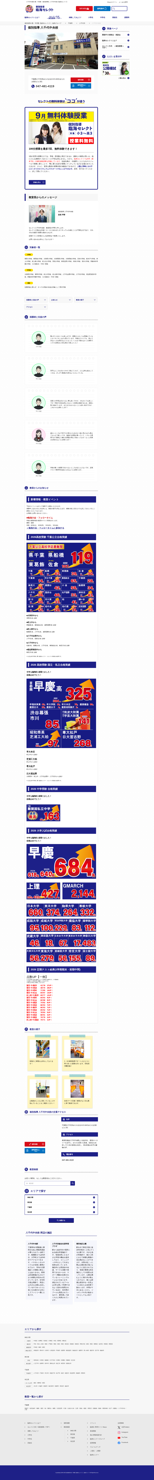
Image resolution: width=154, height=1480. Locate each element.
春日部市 (51, 1386)
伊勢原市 (36, 1350)
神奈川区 (82, 1344)
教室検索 (67, 1427)
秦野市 (81, 1350)
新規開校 (93, 1431)
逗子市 (97, 1350)
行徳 (65, 1408)
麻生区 (64, 1340)
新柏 (81, 1408)
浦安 (42, 1408)
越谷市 (67, 1386)
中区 (35, 1344)
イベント (93, 1423)
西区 (91, 1344)
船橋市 (78, 1373)
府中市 (47, 1363)
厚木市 (42, 1350)
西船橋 (95, 1408)
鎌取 (54, 1408)
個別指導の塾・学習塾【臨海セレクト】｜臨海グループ (78, 1472)
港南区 (72, 1344)
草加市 (62, 1386)
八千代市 (36, 1373)
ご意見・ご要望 (95, 1451)
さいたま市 (29, 1383)
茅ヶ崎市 (86, 1350)
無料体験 (81, 80)
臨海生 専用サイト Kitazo (98, 1427)
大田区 (42, 1360)
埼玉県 (27, 1379)
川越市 (40, 1386)
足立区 (73, 1360)
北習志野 (59, 1408)
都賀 (85, 1408)
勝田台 (49, 1408)
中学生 (102, 17)
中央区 (35, 1347)
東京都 (27, 1357)
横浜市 (29, 1344)
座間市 (63, 1350)
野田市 (83, 1373)
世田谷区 (36, 1360)
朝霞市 (57, 1386)
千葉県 (27, 1370)
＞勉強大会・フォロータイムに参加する (45, 528)
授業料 (126, 17)
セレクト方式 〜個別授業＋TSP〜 (39, 1427)
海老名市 (75, 1350)
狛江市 (58, 1363)
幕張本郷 (105, 1408)
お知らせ (54, 300)
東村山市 (52, 1363)
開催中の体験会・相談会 (111, 35)
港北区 (67, 1344)
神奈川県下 (29, 1350)
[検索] (73, 1183)
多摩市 (42, 1363)
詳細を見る (37, 182)
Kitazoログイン (112, 2)
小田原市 (52, 1350)
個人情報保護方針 (96, 1435)
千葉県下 (28, 1373)
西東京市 (68, 1363)
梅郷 (38, 1408)
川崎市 (29, 1341)
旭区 (55, 1344)
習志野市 (72, 1373)
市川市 (47, 1373)
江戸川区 (52, 1360)
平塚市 (58, 1350)
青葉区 (106, 1344)
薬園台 (115, 1408)
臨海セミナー (94, 1455)
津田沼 (90, 1408)
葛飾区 (68, 1360)
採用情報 (93, 1443)
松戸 (110, 1408)
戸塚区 (50, 1344)
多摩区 (40, 1340)
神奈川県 (27, 1337)
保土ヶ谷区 (40, 1344)
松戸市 (58, 1373)
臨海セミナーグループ (97, 1439)
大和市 (47, 1350)
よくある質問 (123, 2)
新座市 (45, 1386)
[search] (113, 9)
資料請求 (100, 8)
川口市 (35, 1386)
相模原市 (28, 1347)
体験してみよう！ (33, 1431)
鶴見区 (111, 1344)
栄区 (59, 1344)
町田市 (63, 1363)
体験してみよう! (75, 17)
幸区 (55, 1340)
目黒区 (63, 1360)
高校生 (114, 17)
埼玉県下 (28, 1386)
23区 (28, 1360)
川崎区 (50, 1340)
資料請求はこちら (82, 85)
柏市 (62, 1373)
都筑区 (96, 1344)
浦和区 (39, 1382)
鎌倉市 (102, 1350)
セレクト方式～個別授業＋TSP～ (54, 17)
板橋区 (47, 1360)
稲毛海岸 (32, 1408)
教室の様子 (80, 300)
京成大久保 (71, 1408)
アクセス (29, 307)
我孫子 (26, 1408)
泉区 (62, 1344)
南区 (46, 1344)
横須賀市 (68, 1350)
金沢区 (101, 1344)
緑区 (87, 1344)
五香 (77, 1408)
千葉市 (42, 1373)
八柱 (26, 1409)
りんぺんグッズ (95, 1447)
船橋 (99, 1408)
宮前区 (45, 1340)
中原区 (35, 1340)
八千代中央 (122, 1408)
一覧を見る (122, 78)
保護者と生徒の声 (32, 300)
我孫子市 (52, 1373)
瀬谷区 (77, 1344)
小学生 (90, 17)
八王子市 (36, 1363)
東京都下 (28, 1363)
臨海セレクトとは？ (32, 17)
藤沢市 (92, 1350)
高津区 (59, 1340)
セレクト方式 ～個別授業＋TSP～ (113, 47)
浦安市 (67, 1373)
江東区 (58, 1360)
